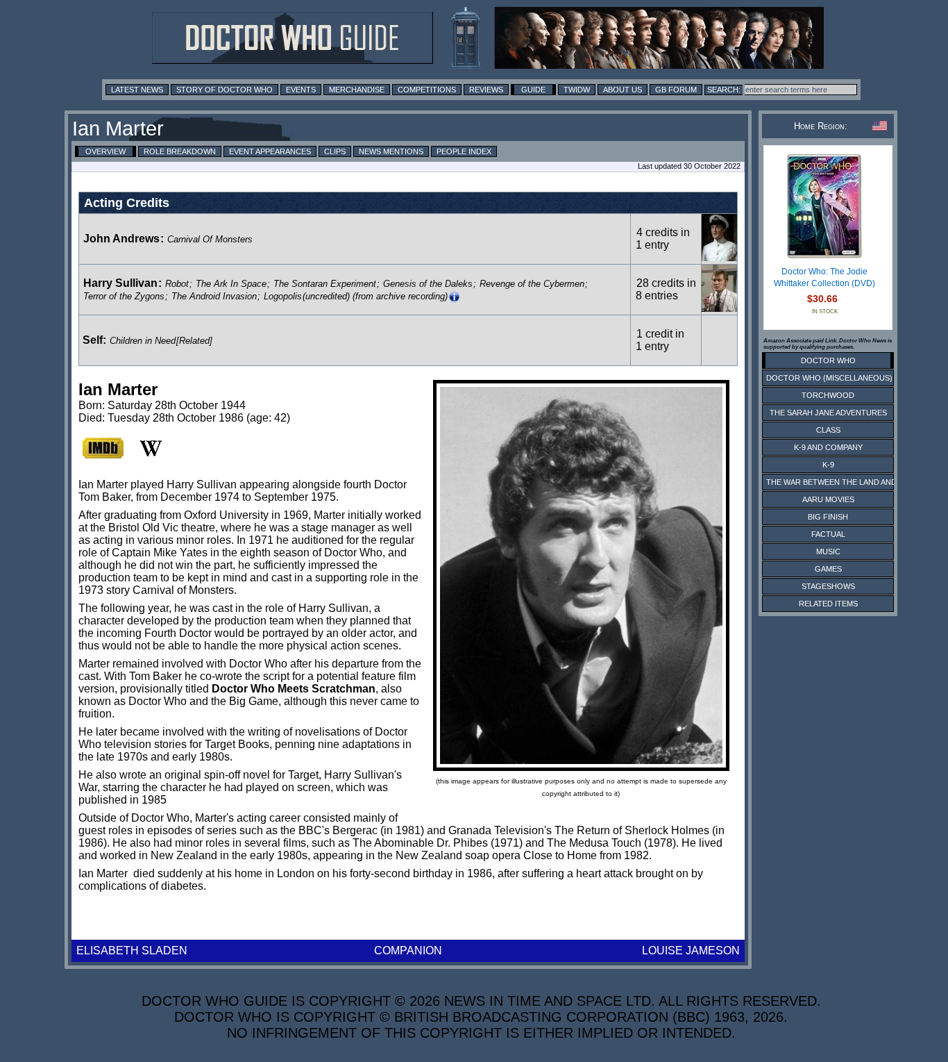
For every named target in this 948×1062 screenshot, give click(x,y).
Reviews (486, 89)
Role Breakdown (180, 151)
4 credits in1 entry (663, 238)
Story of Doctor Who (224, 89)
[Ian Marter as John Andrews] (719, 257)
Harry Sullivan (120, 283)
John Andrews (121, 238)
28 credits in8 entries (666, 289)
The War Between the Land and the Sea (848, 482)
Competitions (427, 89)
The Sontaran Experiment (324, 284)
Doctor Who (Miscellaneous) (829, 378)
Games (828, 569)
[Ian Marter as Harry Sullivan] (719, 308)
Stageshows (828, 586)
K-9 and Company (828, 447)
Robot (177, 284)
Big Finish (828, 517)
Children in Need (143, 340)
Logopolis (283, 296)
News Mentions (391, 151)
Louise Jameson (691, 950)
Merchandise (356, 89)
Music (828, 551)
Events (301, 89)
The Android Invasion (214, 296)
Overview (105, 151)
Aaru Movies (828, 499)
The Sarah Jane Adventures (828, 412)
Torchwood (828, 395)
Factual (828, 534)
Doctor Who (828, 360)
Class (828, 430)
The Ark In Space (231, 284)
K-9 (828, 465)
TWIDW (577, 89)
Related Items (828, 603)
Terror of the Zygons (123, 296)
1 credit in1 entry (660, 340)
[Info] (454, 297)
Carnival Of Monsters (210, 239)
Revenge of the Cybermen (532, 284)
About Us (622, 89)
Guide (533, 89)
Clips (335, 151)
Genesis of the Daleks (428, 284)
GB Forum (676, 89)
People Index (464, 151)
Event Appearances (270, 151)
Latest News (137, 89)
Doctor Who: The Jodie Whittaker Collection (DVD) (824, 278)
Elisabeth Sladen (131, 950)
